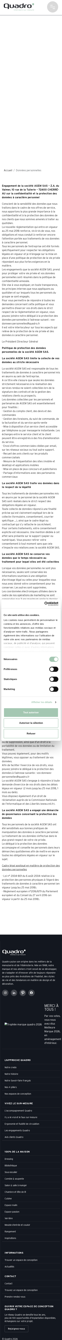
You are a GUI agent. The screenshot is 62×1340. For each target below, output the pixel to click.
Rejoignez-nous (16, 1328)
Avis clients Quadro (14, 1137)
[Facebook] (31, 993)
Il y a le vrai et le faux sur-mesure (21, 1117)
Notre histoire (11, 1074)
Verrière (9, 1218)
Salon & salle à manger (16, 1185)
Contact (8, 1283)
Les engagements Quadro (17, 1130)
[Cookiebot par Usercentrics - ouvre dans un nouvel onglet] (44, 604)
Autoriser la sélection (31, 723)
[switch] (53, 669)
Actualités (9, 1266)
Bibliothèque (11, 1165)
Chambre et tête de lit (15, 1192)
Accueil (8, 170)
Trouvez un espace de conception (21, 1290)
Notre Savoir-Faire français (18, 1080)
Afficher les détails (41, 702)
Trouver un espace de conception (21, 1260)
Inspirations (10, 1238)
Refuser (31, 733)
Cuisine (8, 1198)
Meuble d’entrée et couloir (17, 1225)
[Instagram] (5, 993)
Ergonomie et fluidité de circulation (22, 1124)
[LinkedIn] (14, 993)
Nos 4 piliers (11, 1087)
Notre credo (11, 1067)
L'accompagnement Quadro (18, 1110)
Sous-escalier (11, 1172)
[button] (52, 7)
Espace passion (12, 1211)
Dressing (9, 1159)
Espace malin (11, 1205)
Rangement (10, 1231)
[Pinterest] (23, 993)
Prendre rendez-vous (15, 1296)
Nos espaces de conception (18, 1093)
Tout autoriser (31, 712)
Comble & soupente (14, 1178)
